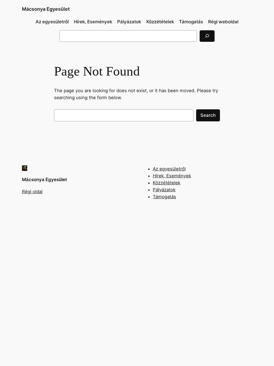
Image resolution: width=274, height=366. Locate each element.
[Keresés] (207, 36)
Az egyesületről (169, 168)
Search (208, 115)
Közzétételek (166, 182)
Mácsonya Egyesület (46, 9)
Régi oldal (32, 191)
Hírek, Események (172, 175)
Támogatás (164, 196)
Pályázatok (164, 189)
